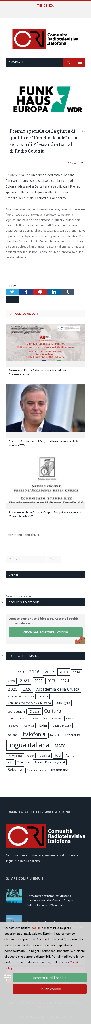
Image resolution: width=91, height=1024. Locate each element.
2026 (27, 689)
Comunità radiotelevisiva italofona (29, 702)
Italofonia (34, 734)
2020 (11, 681)
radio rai (44, 755)
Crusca (34, 711)
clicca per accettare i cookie (45, 632)
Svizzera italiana (36, 770)
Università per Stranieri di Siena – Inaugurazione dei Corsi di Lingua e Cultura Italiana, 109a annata (51, 900)
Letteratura (73, 735)
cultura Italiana (17, 718)
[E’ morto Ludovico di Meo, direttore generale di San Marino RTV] (45, 410)
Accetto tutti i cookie (49, 977)
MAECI (60, 745)
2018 (63, 672)
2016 (34, 672)
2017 (49, 672)
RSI (10, 762)
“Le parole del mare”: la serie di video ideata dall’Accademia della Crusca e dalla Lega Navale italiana (47, 10)
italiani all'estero (61, 725)
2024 (64, 680)
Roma (70, 755)
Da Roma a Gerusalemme (46, 718)
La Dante (55, 735)
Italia (43, 725)
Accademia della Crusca (57, 689)
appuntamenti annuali (21, 696)
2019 (76, 672)
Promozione (15, 755)
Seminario (23, 762)
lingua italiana (28, 744)
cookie (36, 928)
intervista (28, 725)
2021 (25, 680)
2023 (51, 680)
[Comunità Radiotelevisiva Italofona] (45, 38)
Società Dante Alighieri (50, 762)
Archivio (79, 163)
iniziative (13, 725)
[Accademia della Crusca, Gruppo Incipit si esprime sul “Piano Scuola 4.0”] (45, 481)
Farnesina (72, 718)
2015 (70, 163)
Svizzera (15, 769)
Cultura (52, 711)
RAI (58, 755)
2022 (38, 680)
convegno (63, 702)
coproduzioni (16, 711)
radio (30, 755)
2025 (13, 689)
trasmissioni (60, 770)
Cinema (43, 696)
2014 (10, 672)
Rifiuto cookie (49, 989)
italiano (13, 735)
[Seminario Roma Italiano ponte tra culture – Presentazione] (45, 345)
